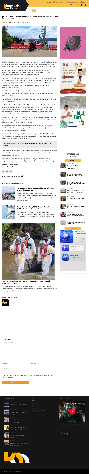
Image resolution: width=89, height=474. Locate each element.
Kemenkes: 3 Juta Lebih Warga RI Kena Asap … (76, 223)
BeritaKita (12, 22)
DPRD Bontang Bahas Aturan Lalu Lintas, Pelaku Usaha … (75, 191)
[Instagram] (64, 433)
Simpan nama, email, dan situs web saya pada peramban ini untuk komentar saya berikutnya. (28, 376)
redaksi (5, 22)
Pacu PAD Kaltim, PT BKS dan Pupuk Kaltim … (75, 199)
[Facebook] (61, 433)
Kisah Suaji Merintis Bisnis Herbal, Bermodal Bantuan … (18, 429)
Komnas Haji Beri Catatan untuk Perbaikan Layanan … (18, 406)
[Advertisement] (29, 326)
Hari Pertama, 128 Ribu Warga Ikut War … (19, 413)
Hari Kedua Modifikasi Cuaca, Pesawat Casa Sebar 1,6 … (75, 207)
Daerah (18, 22)
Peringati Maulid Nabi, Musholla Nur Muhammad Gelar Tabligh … (74, 167)
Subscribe (83, 241)
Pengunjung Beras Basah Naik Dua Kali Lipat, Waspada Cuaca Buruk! (35, 189)
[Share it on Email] (11, 171)
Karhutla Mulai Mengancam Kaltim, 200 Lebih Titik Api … (75, 175)
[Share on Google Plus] (7, 171)
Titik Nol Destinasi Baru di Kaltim (18, 436)
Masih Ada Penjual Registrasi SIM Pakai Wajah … (19, 421)
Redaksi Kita (35, 406)
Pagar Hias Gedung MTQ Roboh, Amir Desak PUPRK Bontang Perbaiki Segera (35, 208)
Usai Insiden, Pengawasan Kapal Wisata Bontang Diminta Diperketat (76, 184)
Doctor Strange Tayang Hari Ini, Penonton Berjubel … (19, 444)
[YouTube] (67, 433)
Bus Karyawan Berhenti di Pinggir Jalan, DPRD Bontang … (76, 215)
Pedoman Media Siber (38, 410)
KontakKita (35, 408)
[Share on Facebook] (3, 171)
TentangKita (35, 403)
